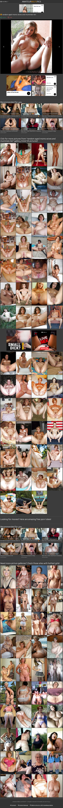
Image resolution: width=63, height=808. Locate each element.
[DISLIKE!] (8, 17)
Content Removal (23, 805)
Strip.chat (36, 12)
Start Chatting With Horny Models (50, 89)
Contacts (13, 805)
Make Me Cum (37, 6)
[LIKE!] (1, 17)
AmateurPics (31, 1)
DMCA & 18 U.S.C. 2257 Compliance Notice (42, 805)
